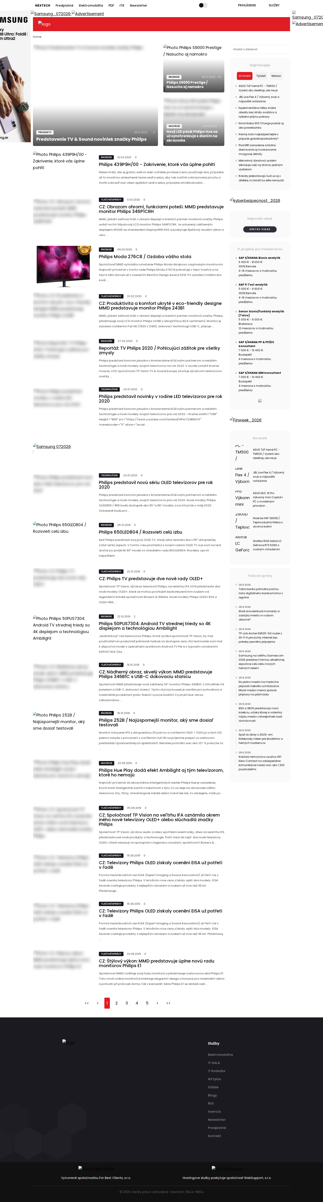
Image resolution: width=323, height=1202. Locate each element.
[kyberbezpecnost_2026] (260, 200)
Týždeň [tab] (261, 76)
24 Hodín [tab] (245, 76)
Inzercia (214, 1111)
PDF (111, 5)
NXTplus (214, 1079)
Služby (274, 5)
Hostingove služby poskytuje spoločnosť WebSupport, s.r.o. (227, 1178)
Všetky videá (259, 229)
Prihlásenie (247, 5)
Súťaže (213, 1087)
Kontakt (214, 1136)
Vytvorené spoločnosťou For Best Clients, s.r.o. (96, 1178)
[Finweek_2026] (260, 420)
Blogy (212, 1095)
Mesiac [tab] (276, 76)
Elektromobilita (91, 5)
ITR (122, 5)
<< (87, 1003)
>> (168, 1003)
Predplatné (64, 5)
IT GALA (214, 1063)
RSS (211, 1103)
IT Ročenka (216, 1071)
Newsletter (138, 5)
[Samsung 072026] (129, 451)
